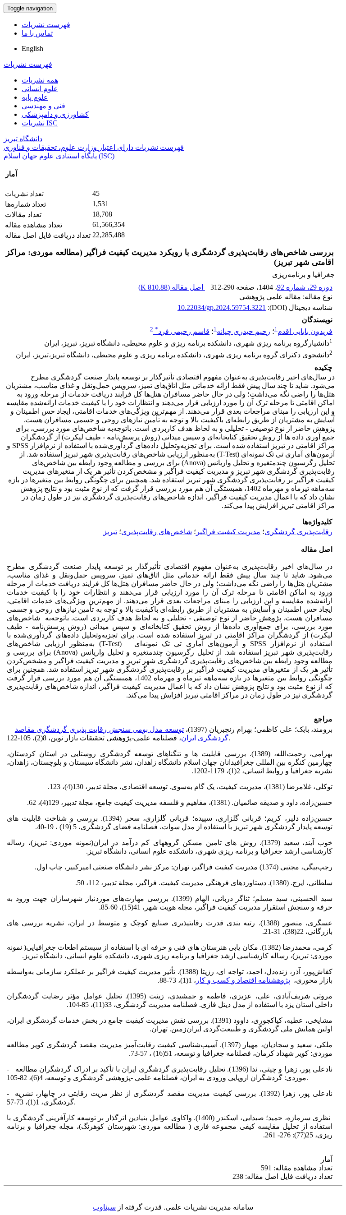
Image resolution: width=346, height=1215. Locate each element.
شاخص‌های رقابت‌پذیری (156, 532)
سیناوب (104, 1207)
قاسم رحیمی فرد (182, 331)
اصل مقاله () (171, 287)
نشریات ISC (40, 123)
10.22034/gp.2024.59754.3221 (222, 307)
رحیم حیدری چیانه (243, 331)
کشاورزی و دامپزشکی (55, 114)
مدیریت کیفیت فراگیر (228, 532)
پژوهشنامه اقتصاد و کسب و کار (243, 980)
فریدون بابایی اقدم (305, 331)
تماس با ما (37, 33)
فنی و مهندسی (43, 106)
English (32, 48)
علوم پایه (35, 97)
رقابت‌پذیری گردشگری (298, 532)
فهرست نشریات (46, 24)
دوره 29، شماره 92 (304, 287)
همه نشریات (40, 80)
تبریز (110, 532)
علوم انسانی (40, 88)
